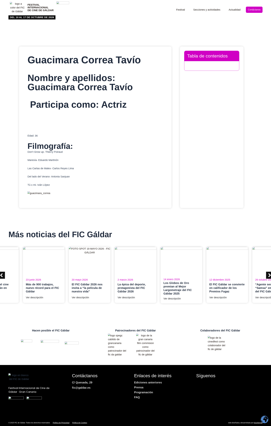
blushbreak (258, 423)
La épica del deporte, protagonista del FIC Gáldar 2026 (132, 288)
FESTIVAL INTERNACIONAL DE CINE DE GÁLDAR (41, 7)
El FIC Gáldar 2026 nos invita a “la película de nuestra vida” (87, 288)
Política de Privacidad (61, 423)
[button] (234, 56)
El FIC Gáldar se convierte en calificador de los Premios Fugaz (227, 288)
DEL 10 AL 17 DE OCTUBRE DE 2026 (32, 17)
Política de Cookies (79, 423)
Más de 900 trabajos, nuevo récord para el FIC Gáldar (42, 288)
